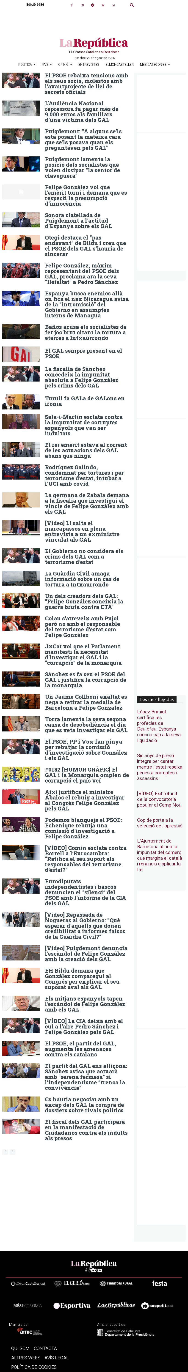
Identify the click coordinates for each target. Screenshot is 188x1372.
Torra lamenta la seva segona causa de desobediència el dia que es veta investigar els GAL (86, 724)
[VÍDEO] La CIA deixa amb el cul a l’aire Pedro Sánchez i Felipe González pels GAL (84, 1026)
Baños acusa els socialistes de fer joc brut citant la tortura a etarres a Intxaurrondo (86, 332)
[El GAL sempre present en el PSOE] (21, 354)
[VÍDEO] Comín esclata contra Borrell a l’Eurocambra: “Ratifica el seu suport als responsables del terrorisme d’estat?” (86, 858)
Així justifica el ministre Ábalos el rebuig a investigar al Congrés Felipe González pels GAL (84, 800)
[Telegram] (92, 5)
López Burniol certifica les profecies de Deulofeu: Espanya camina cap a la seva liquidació (159, 726)
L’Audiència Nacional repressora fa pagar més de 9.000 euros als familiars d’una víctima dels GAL (82, 111)
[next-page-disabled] (12, 1152)
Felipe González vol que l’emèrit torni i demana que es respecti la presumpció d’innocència (86, 195)
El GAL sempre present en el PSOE (83, 353)
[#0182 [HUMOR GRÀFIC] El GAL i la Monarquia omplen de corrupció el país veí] (21, 774)
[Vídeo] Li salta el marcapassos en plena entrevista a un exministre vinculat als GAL (82, 531)
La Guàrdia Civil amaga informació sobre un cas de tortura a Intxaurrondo (82, 579)
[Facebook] (72, 5)
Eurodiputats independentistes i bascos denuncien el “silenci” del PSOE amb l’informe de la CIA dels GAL (85, 892)
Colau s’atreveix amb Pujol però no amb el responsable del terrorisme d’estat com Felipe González (82, 626)
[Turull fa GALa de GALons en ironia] (21, 401)
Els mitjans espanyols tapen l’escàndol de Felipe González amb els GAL (85, 1004)
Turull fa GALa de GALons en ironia (85, 401)
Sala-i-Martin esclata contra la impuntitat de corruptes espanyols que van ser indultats (84, 425)
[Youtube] (100, 1271)
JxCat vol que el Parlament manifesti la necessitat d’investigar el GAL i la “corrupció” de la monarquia (83, 654)
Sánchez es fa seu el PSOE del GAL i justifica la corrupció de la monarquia (85, 680)
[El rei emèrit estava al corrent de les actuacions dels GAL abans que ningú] (21, 449)
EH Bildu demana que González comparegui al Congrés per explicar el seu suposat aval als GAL (82, 979)
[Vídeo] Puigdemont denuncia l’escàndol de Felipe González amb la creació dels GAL (86, 953)
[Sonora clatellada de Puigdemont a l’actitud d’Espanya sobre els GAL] (21, 219)
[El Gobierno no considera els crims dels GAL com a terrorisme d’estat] (21, 555)
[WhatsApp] (113, 5)
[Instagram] (82, 5)
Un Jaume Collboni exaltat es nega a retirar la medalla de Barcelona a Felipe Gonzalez (86, 702)
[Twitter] (103, 5)
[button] (132, 5)
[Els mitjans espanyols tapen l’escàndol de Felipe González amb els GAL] (21, 1003)
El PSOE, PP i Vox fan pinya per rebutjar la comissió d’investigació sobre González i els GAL (86, 750)
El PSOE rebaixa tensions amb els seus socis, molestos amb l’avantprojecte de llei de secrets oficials (86, 83)
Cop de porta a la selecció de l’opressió (159, 823)
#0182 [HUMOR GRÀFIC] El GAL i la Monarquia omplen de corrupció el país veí (87, 775)
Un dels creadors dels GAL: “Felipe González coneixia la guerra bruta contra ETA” (84, 601)
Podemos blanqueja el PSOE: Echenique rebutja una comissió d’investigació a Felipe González (83, 828)
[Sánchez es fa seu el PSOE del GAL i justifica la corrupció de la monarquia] (21, 679)
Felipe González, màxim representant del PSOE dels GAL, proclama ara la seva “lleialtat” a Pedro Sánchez (82, 274)
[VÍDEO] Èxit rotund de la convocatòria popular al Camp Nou (159, 799)
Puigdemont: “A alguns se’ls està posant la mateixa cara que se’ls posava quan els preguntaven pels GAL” (83, 139)
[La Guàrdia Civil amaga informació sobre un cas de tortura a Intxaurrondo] (21, 578)
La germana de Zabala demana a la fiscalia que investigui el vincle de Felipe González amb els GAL (87, 503)
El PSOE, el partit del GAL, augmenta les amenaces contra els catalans (80, 1049)
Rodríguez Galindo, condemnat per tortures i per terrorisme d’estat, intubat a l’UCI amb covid (84, 475)
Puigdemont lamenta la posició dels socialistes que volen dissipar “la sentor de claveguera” (82, 167)
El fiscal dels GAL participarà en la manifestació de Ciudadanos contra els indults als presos (86, 1130)
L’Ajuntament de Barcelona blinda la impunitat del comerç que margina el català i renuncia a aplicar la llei (159, 855)
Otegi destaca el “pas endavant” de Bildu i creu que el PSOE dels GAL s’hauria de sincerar (85, 246)
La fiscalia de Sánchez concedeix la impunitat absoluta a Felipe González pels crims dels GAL (81, 377)
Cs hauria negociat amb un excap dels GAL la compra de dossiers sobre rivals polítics (84, 1105)
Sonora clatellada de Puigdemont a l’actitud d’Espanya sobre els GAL (78, 220)
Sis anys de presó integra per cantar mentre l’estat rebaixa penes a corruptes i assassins (159, 767)
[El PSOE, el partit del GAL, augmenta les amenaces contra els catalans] (21, 1048)
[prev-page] (5, 1152)
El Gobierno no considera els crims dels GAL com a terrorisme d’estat (84, 556)
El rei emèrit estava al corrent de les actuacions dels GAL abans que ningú (86, 450)
